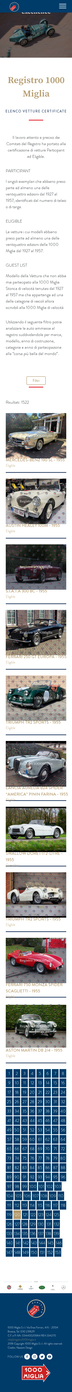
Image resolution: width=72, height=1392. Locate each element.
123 (40, 1215)
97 (9, 1186)
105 (18, 1196)
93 (40, 1177)
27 (24, 1102)
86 (47, 1168)
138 (48, 1234)
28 (32, 1102)
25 (9, 1102)
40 (63, 1111)
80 (62, 1158)
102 (49, 1186)
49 (9, 1130)
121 (25, 1215)
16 (63, 1083)
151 (42, 1252)
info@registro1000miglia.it (22, 1339)
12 (32, 1083)
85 (40, 1168)
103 (58, 1186)
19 (24, 1092)
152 (50, 1252)
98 (17, 1186)
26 (17, 1102)
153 (58, 1252)
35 (24, 1111)
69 (40, 1149)
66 (17, 1149)
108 (44, 1196)
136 (33, 1234)
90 (16, 1177)
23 (55, 1092)
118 (62, 1205)
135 (25, 1234)
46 (47, 1120)
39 (55, 1111)
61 (40, 1139)
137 (40, 1234)
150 (34, 1252)
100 (32, 1186)
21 (40, 1092)
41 (9, 1120)
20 (32, 1092)
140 (9, 1243)
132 (56, 1224)
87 (55, 1168)
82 (17, 1168)
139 (56, 1234)
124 (48, 1215)
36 (32, 1111)
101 (41, 1186)
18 (17, 1092)
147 (9, 1252)
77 (40, 1158)
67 (24, 1149)
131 (48, 1224)
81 (9, 1168)
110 (61, 1196)
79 (55, 1158)
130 (41, 1224)
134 (17, 1234)
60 (32, 1139)
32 (63, 1102)
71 (55, 1149)
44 (32, 1120)
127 (17, 1224)
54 (47, 1130)
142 (26, 1243)
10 (17, 1083)
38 (47, 1111)
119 (9, 1215)
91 (24, 1177)
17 (9, 1092)
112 (16, 1205)
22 (48, 1092)
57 (9, 1139)
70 (47, 1149)
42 (17, 1120)
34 (17, 1111)
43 (24, 1120)
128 (25, 1224)
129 (33, 1224)
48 (62, 1120)
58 (17, 1139)
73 (9, 1158)
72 (63, 1149)
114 (32, 1205)
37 (40, 1111)
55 (55, 1130)
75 (24, 1158)
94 (47, 1177)
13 (40, 1083)
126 (9, 1224)
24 (63, 1092)
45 (39, 1120)
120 (17, 1215)
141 (18, 1243)
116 (47, 1205)
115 (39, 1205)
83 (24, 1168)
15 (55, 1083)
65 (9, 1149)
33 (9, 1111)
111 (9, 1205)
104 (9, 1196)
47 (55, 1120)
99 (24, 1186)
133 (9, 1234)
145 (50, 1243)
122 (33, 1215)
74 (17, 1158)
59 (24, 1139)
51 (24, 1130)
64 (62, 1139)
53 (40, 1130)
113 (24, 1205)
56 (63, 1130)
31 (55, 1102)
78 (48, 1158)
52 (32, 1130)
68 (32, 1149)
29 (40, 1102)
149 (25, 1252)
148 (17, 1252)
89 (9, 1177)
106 (27, 1196)
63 (55, 1139)
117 (55, 1205)
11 (24, 1083)
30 (47, 1102)
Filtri (36, 380)
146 (59, 1243)
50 (16, 1130)
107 (35, 1196)
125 (56, 1215)
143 (34, 1243)
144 (42, 1243)
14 (48, 1083)
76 (32, 1158)
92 (32, 1177)
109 (52, 1196)
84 (32, 1168)
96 (63, 1177)
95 (55, 1177)
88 (63, 1168)
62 (47, 1139)
